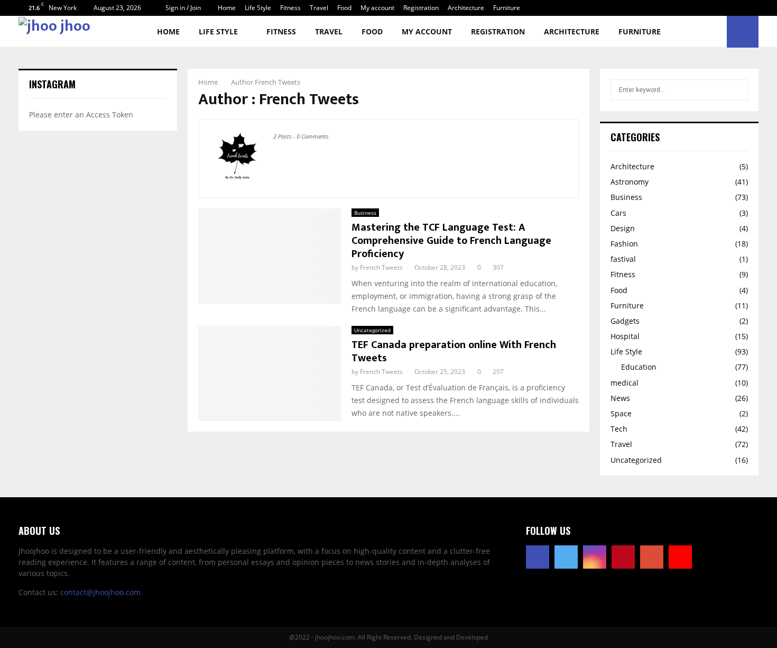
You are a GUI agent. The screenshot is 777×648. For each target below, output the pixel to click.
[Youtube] (680, 557)
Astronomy (629, 182)
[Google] (651, 557)
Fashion (624, 244)
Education (638, 367)
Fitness (290, 7)
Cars (618, 213)
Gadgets (625, 321)
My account (377, 7)
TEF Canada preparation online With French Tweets (454, 351)
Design (622, 228)
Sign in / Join (182, 7)
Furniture (506, 7)
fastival (623, 259)
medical (624, 383)
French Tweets (277, 82)
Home (227, 7)
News (620, 398)
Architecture (466, 7)
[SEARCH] (737, 90)
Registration (421, 7)
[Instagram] (594, 557)
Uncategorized (372, 330)
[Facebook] (537, 557)
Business (365, 212)
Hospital (625, 336)
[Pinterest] (623, 557)
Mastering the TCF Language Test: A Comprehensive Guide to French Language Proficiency (451, 240)
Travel (319, 7)
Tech (618, 429)
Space (621, 413)
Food (344, 7)
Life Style (258, 7)
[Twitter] (566, 557)
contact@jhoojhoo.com (100, 592)
